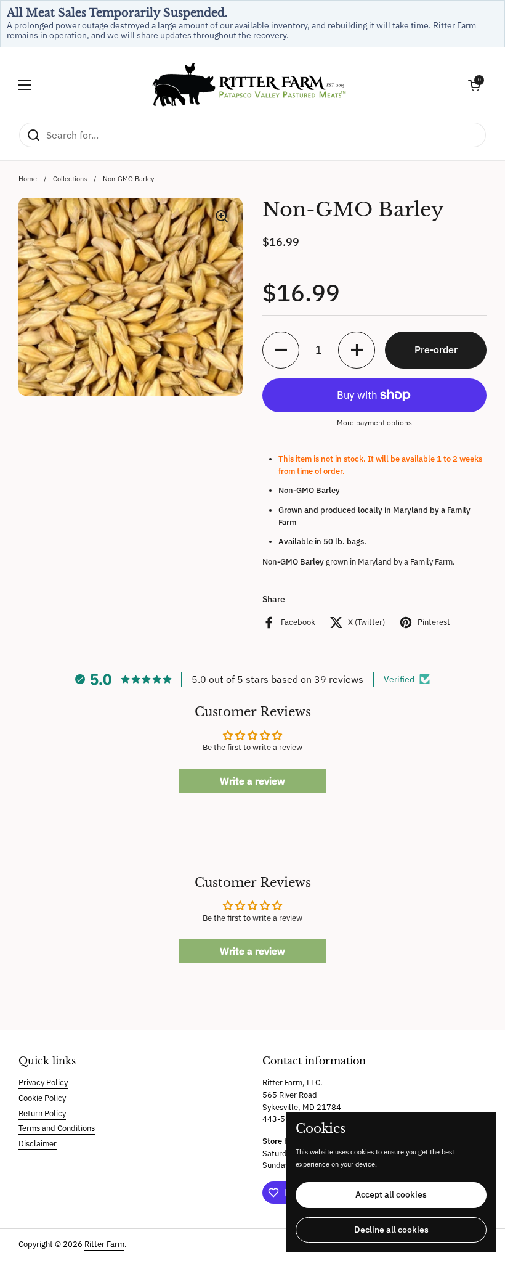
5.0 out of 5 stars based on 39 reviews (277, 679)
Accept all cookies (391, 1194)
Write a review (252, 781)
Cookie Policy (42, 1098)
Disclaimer (37, 1143)
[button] (474, 85)
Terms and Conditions (56, 1128)
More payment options (374, 422)
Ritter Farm (104, 1244)
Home (27, 178)
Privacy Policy (43, 1082)
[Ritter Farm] (249, 85)
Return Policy (42, 1113)
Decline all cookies (391, 1229)
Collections (70, 178)
